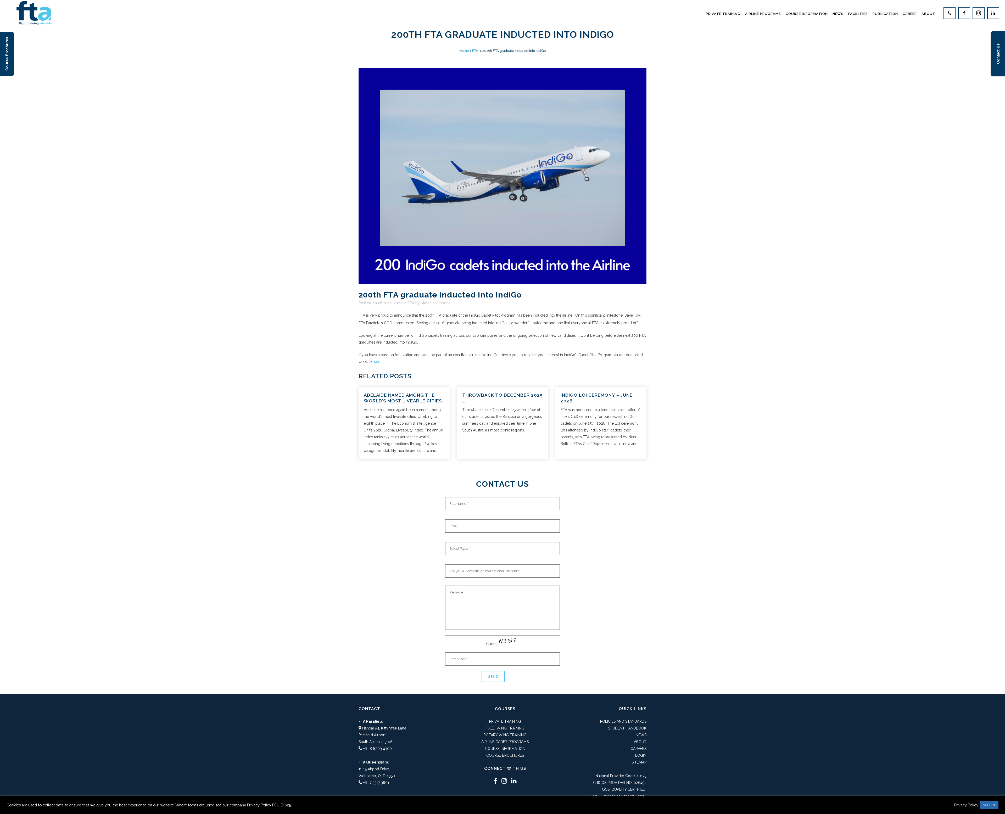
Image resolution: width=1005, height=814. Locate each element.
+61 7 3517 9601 (376, 783)
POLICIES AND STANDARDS (623, 721)
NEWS (641, 735)
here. (377, 362)
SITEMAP (639, 762)
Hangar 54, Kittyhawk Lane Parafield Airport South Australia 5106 (382, 735)
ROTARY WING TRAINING (505, 735)
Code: (491, 644)
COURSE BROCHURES (505, 755)
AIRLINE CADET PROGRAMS (505, 742)
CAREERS (638, 748)
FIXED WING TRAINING (504, 728)
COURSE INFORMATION (505, 748)
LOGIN (640, 755)
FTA (475, 51)
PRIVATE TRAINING (505, 721)
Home (464, 51)
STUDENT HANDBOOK (627, 728)
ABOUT (640, 742)
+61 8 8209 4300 (377, 748)
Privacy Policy (966, 805)
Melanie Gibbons (435, 303)
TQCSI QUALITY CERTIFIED (622, 789)
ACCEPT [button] (989, 805)
